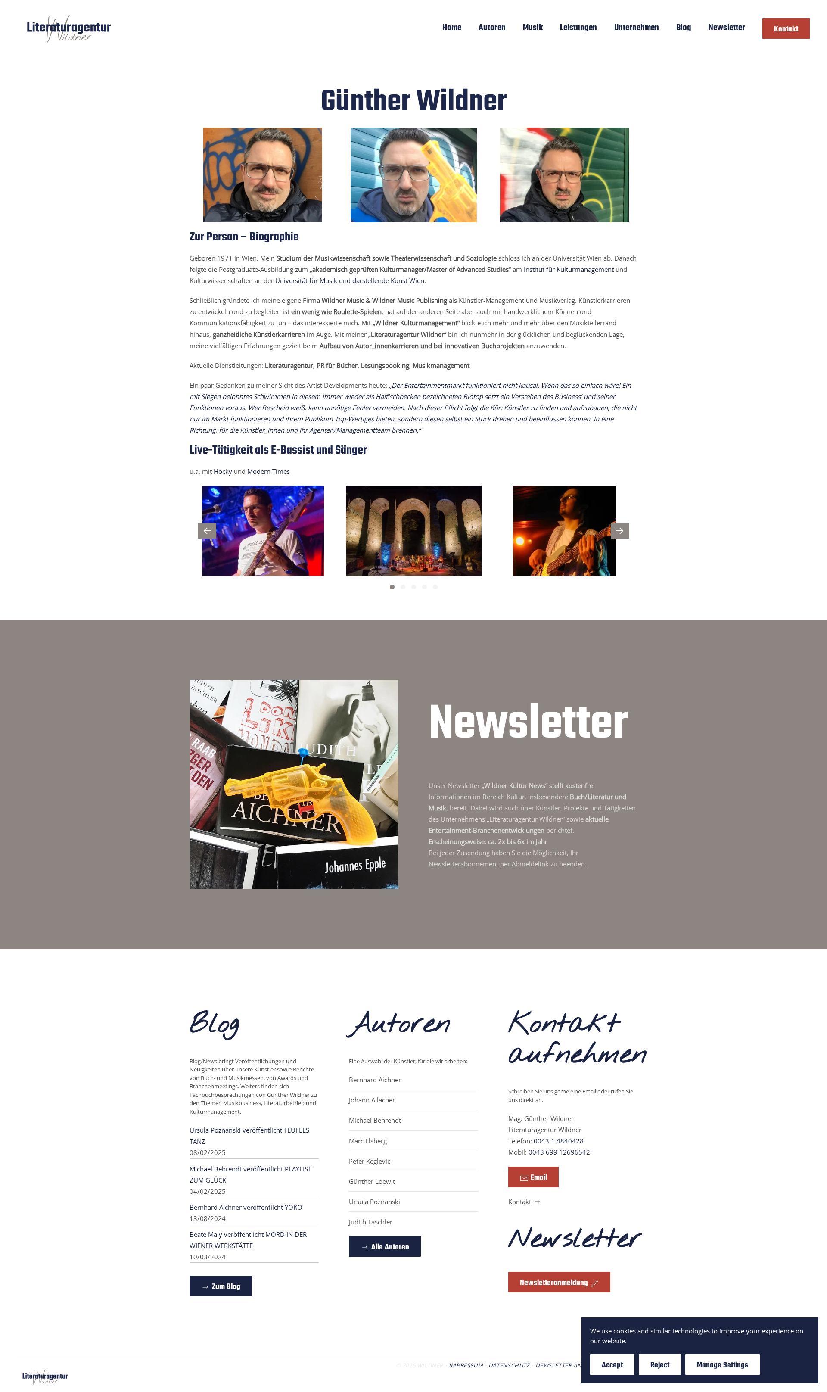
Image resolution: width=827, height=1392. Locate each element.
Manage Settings (722, 1365)
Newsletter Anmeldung (573, 1365)
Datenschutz (509, 1365)
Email (539, 1178)
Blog (683, 27)
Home (451, 27)
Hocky (223, 471)
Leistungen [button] (578, 27)
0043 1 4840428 (559, 1141)
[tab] (392, 587)
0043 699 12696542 (559, 1152)
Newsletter (727, 27)
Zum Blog (226, 1287)
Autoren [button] (492, 27)
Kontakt (786, 29)
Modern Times (268, 471)
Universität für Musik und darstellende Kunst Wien (349, 280)
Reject (659, 1365)
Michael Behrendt (375, 1120)
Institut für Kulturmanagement (569, 269)
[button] (207, 531)
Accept (612, 1365)
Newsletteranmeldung (554, 1283)
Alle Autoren (390, 1247)
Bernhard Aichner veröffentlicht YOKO (246, 1207)
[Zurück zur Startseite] (69, 28)
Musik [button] (533, 27)
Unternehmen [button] (636, 27)
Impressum (466, 1365)
